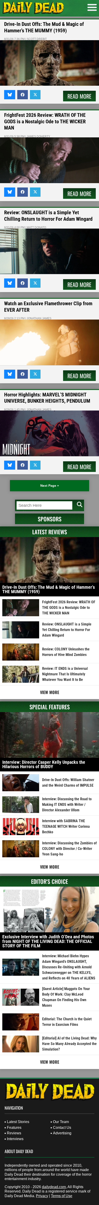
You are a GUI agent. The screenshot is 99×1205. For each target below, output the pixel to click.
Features (14, 1127)
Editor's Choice (49, 881)
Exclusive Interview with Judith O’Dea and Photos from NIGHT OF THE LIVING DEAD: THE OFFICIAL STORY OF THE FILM (48, 941)
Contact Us (62, 1127)
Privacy (42, 1196)
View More (49, 692)
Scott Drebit (37, 39)
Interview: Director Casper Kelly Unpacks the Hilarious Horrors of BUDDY (43, 764)
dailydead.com (54, 1187)
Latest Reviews (49, 532)
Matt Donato (36, 227)
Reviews (14, 1133)
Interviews (15, 1139)
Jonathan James (39, 318)
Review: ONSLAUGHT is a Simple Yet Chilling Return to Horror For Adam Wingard (66, 629)
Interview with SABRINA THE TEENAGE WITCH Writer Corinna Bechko (66, 826)
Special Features (49, 707)
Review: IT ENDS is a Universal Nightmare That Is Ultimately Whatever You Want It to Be (65, 674)
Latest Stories (18, 1122)
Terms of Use (61, 1196)
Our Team (61, 1122)
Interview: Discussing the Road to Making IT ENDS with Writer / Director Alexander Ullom (67, 804)
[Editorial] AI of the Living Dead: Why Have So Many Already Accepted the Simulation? (69, 1043)
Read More (79, 96)
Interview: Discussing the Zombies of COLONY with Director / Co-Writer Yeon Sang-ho (69, 848)
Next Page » (49, 485)
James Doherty (38, 136)
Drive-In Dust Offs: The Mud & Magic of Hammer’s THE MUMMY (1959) (48, 589)
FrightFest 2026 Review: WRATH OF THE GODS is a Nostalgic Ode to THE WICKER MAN (45, 121)
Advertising (62, 1133)
